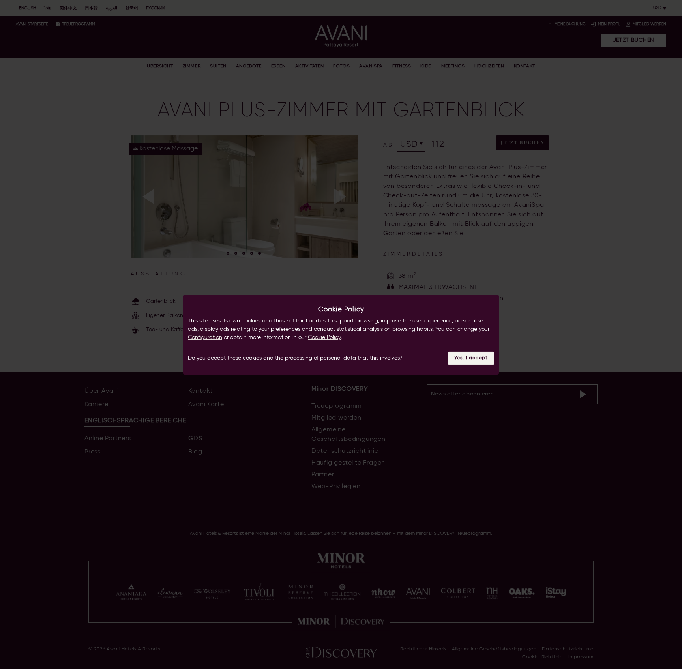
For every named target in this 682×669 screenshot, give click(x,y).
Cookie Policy (324, 337)
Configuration (205, 337)
